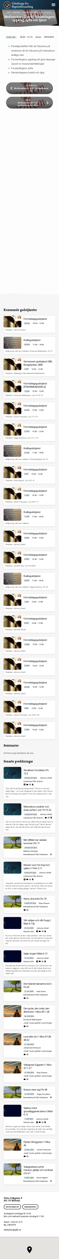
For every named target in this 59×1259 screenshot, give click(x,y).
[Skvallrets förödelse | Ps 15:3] (12, 773)
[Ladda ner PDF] (33, 784)
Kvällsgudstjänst (32, 340)
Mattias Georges (30, 851)
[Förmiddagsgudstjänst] (12, 322)
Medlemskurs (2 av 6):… (43, 12)
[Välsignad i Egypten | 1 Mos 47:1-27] (12, 1067)
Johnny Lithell (46, 778)
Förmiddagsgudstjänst (35, 319)
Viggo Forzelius (43, 1094)
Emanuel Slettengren (32, 1019)
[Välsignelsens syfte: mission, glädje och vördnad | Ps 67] (12, 1169)
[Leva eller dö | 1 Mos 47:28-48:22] (12, 1039)
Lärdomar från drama (33, 781)
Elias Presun (44, 903)
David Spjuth (42, 1177)
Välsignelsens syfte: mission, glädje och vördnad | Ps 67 (38, 1170)
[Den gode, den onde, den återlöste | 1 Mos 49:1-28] (12, 1011)
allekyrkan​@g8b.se (12, 1230)
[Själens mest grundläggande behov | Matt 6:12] (12, 1111)
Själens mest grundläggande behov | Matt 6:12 (38, 1111)
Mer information (12, 1207)
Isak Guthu (41, 991)
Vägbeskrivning (30, 1207)
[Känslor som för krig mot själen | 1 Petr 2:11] (12, 868)
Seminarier (27, 12)
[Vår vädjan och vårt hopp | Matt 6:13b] (12, 923)
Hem (8, 12)
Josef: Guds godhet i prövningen (37, 1023)
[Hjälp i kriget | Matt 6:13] (12, 956)
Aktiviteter (16, 12)
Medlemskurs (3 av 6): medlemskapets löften (28, 104)
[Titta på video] (27, 784)
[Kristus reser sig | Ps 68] (12, 1092)
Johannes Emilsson (32, 1048)
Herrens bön (28, 931)
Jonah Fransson (44, 1149)
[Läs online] (24, 784)
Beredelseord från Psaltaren (35, 854)
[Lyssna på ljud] (30, 784)
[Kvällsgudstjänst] (12, 343)
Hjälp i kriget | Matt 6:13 (35, 953)
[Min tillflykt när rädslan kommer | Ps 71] (12, 843)
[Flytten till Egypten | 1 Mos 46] (12, 1145)
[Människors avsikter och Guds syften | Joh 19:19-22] (12, 809)
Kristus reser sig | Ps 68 (35, 1089)
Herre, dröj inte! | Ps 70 (35, 898)
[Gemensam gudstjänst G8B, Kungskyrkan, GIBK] (12, 364)
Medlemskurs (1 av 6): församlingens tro (31, 89)
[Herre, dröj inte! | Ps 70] (12, 901)
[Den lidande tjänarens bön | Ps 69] (12, 986)
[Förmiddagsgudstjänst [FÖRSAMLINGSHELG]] (12, 386)
